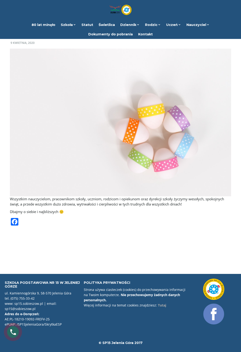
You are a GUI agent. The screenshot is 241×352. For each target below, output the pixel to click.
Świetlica (107, 25)
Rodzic (151, 25)
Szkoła (67, 25)
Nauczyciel (196, 25)
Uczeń (172, 25)
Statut (87, 25)
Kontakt (145, 34)
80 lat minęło (43, 25)
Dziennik (128, 25)
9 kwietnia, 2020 (23, 43)
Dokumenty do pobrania (110, 34)
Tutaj (162, 305)
